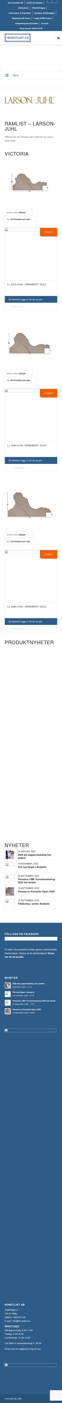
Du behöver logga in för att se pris (25, 299)
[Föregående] (10, 719)
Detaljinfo (19, 306)
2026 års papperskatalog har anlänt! (34, 856)
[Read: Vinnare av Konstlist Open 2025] (8, 1011)
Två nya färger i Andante (32, 867)
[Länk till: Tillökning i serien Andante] (10, 903)
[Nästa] (52, 719)
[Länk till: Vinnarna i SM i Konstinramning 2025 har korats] (10, 879)
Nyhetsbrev (23, 8)
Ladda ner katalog (34, 2)
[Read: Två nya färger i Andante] (8, 994)
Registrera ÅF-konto (21, 18)
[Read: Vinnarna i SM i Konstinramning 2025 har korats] (8, 1003)
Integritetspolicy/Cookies (26, 23)
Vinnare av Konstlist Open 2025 (36, 891)
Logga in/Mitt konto (42, 18)
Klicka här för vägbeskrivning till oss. (23, 1348)
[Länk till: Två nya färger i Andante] (10, 867)
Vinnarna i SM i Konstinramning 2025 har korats (36, 880)
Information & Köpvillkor (20, 13)
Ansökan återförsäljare (44, 13)
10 (43, 826)
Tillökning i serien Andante (34, 903)
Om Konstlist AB (15, 2)
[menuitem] (15, 3)
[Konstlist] (26, 38)
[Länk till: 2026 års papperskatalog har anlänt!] (10, 855)
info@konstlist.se (21, 1320)
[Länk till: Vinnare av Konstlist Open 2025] (10, 891)
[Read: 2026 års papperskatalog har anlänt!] (8, 985)
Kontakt (44, 23)
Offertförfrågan (38, 8)
